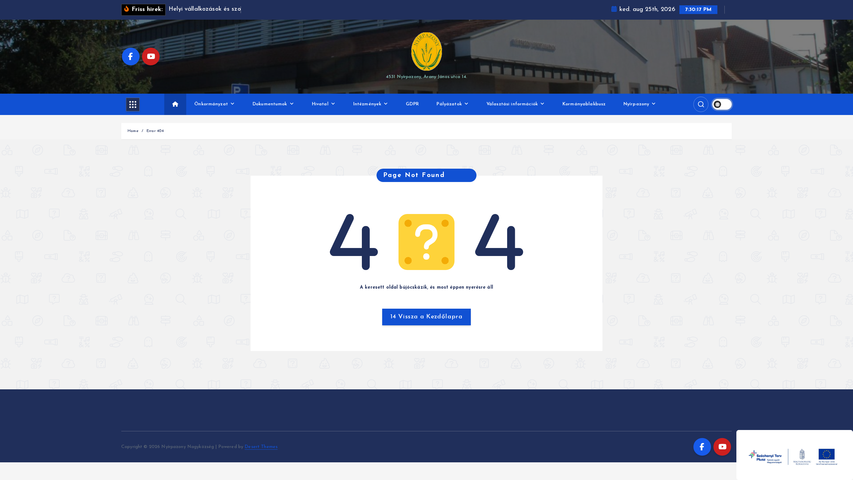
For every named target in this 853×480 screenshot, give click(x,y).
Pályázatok (448, 104)
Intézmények (367, 104)
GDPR (412, 104)
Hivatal (320, 104)
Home (133, 131)
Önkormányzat (211, 104)
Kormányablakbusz (583, 104)
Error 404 (155, 131)
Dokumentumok (270, 104)
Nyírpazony (636, 104)
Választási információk (512, 104)
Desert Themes (261, 446)
